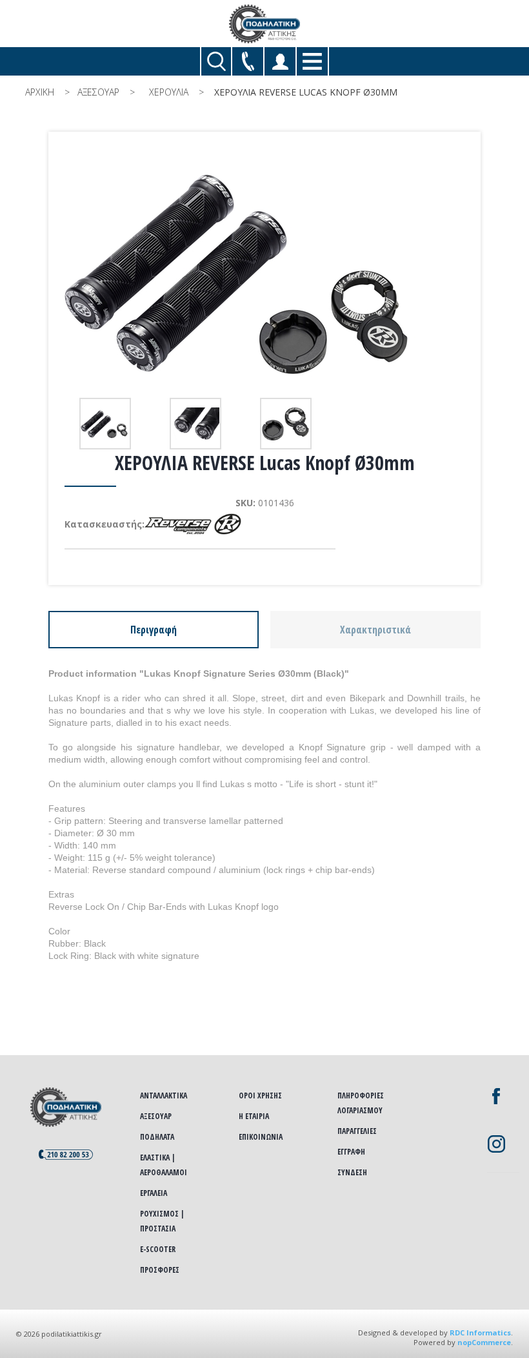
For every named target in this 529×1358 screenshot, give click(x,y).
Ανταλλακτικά (163, 1095)
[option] (106, 423)
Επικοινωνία (261, 1136)
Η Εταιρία (254, 1116)
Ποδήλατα (157, 1136)
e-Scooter (157, 1249)
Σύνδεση (352, 1172)
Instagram (496, 1144)
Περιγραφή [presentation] (153, 629)
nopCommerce (484, 1342)
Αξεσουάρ (156, 1116)
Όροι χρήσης (260, 1095)
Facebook (496, 1096)
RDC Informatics (480, 1332)
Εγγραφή (351, 1151)
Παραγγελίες (357, 1131)
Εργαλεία (153, 1193)
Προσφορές (159, 1269)
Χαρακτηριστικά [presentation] (375, 629)
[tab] (153, 629)
